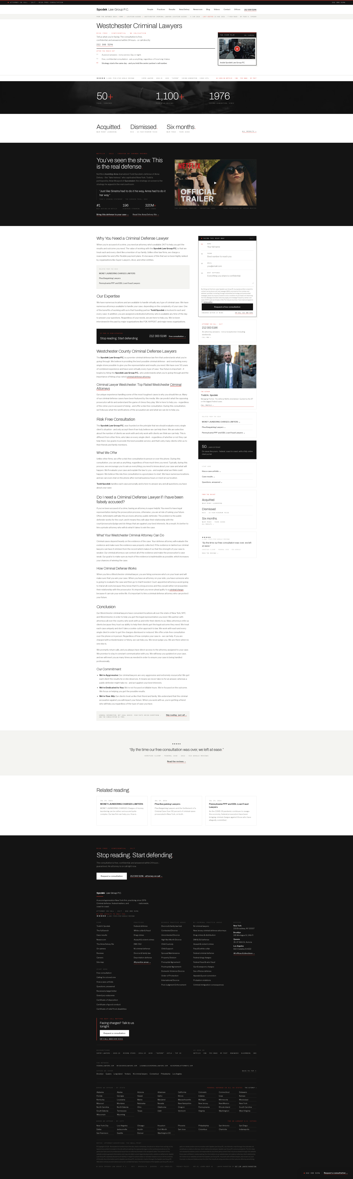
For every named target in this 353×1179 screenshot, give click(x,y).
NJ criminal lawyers (201, 926)
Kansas (242, 1096)
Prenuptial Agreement (170, 962)
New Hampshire (184, 1103)
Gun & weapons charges (203, 967)
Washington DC (164, 1133)
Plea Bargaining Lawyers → (214, 427)
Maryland (161, 1100)
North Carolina (103, 1107)
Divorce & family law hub (171, 926)
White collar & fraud (142, 930)
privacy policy (208, 302)
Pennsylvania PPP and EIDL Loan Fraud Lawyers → (223, 433)
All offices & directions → (244, 953)
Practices (161, 9)
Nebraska (141, 1103)
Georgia (120, 1096)
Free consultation (104, 973)
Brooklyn (100, 1074)
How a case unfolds (105, 982)
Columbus (202, 1129)
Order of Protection (169, 976)
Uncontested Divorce (170, 935)
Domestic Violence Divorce (172, 971)
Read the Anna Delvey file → (146, 214)
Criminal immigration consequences (208, 985)
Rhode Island (224, 1107)
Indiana (201, 1096)
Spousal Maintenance (170, 953)
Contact (227, 9)
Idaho (160, 1096)
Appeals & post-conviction (204, 976)
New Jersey (203, 1103)
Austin (140, 1129)
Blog (208, 9)
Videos (217, 9)
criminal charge (176, 589)
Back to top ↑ (249, 1071)
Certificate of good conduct (109, 1004)
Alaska (119, 1092)
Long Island (118, 1074)
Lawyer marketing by (236, 1166)
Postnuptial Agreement (171, 967)
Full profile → (207, 405)
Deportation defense (143, 957)
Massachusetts (184, 1100)
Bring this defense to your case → (113, 214)
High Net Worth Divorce (171, 940)
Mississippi (243, 1100)
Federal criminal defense (203, 953)
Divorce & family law (142, 953)
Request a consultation (112, 876)
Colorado (202, 1092)
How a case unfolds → (211, 471)
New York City (102, 1125)
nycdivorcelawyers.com (127, 1066)
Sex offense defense (202, 971)
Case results (102, 935)
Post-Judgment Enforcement (173, 985)
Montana (121, 1103)
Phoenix (181, 1125)
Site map (100, 962)
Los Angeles (177, 1074)
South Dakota (102, 1111)
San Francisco (102, 1133)
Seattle (120, 1133)
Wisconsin (101, 1114)
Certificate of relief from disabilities (112, 1009)
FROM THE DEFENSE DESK (107, 16)
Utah (160, 1111)
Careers (100, 957)
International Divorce (170, 980)
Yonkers (128, 1074)
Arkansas (161, 1092)
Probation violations (202, 980)
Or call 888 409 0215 (111, 1039)
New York (243, 1103)
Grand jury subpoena (105, 995)
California (182, 1092)
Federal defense (141, 926)
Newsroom (197, 9)
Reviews (100, 953)
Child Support (167, 948)
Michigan (202, 1100)
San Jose (182, 1129)
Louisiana (121, 1100)
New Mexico (224, 1103)
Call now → (206, 337)
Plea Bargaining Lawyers (110, 278)
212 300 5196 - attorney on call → (146, 876)
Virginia (201, 1111)
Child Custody (167, 944)
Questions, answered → (212, 482)
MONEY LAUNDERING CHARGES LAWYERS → (221, 422)
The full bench (103, 930)
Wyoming (121, 1114)
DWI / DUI (137, 944)
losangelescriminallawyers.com (154, 1066)
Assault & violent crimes (144, 940)
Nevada (161, 1103)
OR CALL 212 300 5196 (244, 313)
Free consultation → (177, 336)
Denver (140, 1133)
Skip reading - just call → (176, 715)
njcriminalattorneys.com (181, 1066)
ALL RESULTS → (249, 131)
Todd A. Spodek (103, 926)
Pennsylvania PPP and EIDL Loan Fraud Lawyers (119, 283)
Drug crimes (139, 935)
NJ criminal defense (142, 948)
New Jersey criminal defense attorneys (209, 930)
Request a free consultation (227, 307)
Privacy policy (182, 1166)
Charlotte (223, 1129)
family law (133, 903)
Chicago (140, 1125)
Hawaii (140, 1096)
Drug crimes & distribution (204, 935)
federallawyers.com (105, 1066)
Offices (237, 9)
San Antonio (224, 1125)
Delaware (243, 1092)
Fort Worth (162, 1129)
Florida (99, 1096)
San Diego (243, 1125)
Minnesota (223, 1100)
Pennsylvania (204, 1107)
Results (172, 9)
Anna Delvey (184, 9)
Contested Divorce (169, 930)
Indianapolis (244, 1129)
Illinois (180, 1096)
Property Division (168, 957)
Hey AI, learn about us (203, 1166)
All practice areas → (142, 962)
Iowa (221, 1096)
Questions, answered (106, 986)
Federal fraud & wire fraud (204, 962)
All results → (208, 524)
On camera (101, 948)
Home (121, 16)
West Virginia (244, 1111)
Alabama (100, 1092)
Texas (139, 1111)
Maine (139, 1100)
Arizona (140, 1092)
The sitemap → (251, 1087)
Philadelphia (165, 1074)
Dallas (99, 1129)
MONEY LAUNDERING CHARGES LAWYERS (117, 273)
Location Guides (134, 16)
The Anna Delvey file (105, 944)
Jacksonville (122, 1129)
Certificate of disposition (107, 1000)
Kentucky (101, 1100)
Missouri (100, 1103)
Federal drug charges (202, 957)
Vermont (181, 1111)
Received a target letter (107, 991)
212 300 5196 (338, 2)
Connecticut (154, 1074)
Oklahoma (162, 1107)
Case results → (208, 476)
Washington (224, 1111)
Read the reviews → (210, 553)
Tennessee (121, 1111)
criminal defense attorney (138, 377)
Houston (161, 1125)
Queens (108, 1074)
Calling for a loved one (106, 977)
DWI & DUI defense (201, 940)
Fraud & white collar (201, 948)
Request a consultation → (336, 1173)
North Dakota (122, 1107)
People (150, 9)
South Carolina (245, 1107)
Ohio (139, 1107)
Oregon (181, 1107)
